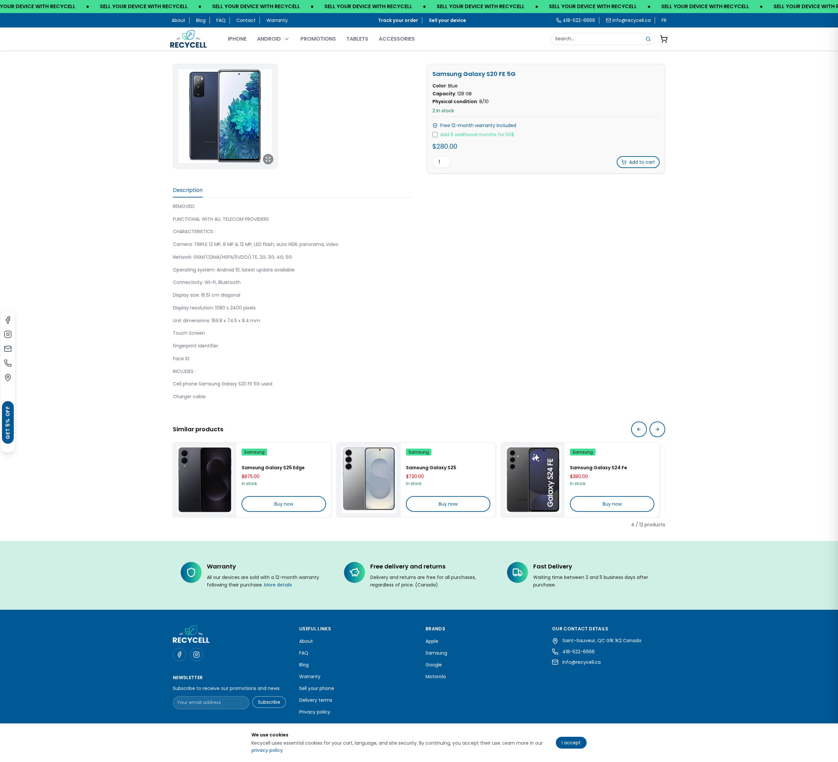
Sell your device (447, 20)
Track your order (398, 20)
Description (188, 190)
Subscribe (269, 702)
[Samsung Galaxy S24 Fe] (533, 480)
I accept (571, 742)
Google (434, 664)
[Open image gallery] (225, 116)
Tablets (357, 39)
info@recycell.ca (631, 20)
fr (664, 20)
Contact (246, 20)
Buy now (283, 504)
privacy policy (267, 750)
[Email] (8, 349)
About (178, 20)
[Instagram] (8, 334)
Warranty (277, 20)
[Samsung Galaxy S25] (368, 480)
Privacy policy (314, 712)
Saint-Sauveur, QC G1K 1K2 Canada (601, 640)
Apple (432, 641)
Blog (201, 20)
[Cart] (664, 39)
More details (278, 585)
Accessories (397, 39)
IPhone (237, 39)
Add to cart (642, 162)
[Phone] (8, 363)
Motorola (436, 676)
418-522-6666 (578, 651)
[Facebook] (8, 320)
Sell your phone (316, 688)
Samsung (436, 653)
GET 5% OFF (7, 422)
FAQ (221, 20)
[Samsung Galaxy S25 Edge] (204, 480)
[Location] (8, 377)
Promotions (318, 39)
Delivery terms (315, 700)
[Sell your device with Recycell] (419, 6)
